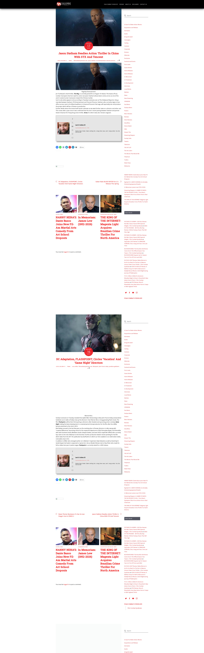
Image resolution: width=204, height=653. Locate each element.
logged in (66, 252)
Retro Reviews (128, 113)
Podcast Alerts (128, 107)
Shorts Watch (128, 126)
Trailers (126, 160)
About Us (128, 4)
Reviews (126, 117)
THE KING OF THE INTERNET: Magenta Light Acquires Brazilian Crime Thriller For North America (110, 228)
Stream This (127, 132)
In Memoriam (81, 214)
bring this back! (128, 37)
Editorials (126, 55)
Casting (58, 214)
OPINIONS (127, 101)
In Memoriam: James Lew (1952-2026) (87, 221)
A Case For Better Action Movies (133, 24)
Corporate (127, 49)
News (70, 60)
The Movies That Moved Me (131, 153)
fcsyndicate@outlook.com (80, 127)
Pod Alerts (127, 104)
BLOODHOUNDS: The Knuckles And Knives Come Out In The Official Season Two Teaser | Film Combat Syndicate (136, 251)
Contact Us (143, 4)
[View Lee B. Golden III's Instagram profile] (72, 130)
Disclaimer (135, 4)
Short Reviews (128, 120)
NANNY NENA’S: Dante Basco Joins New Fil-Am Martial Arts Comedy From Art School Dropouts (66, 228)
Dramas (126, 52)
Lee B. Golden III (62, 60)
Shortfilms (127, 123)
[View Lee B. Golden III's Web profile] (72, 134)
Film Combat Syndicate (111, 4)
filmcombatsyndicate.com (80, 60)
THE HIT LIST (127, 147)
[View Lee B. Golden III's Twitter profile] (72, 122)
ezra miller (75, 366)
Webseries (127, 166)
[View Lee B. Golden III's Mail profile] (72, 137)
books (126, 34)
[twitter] (125, 292)
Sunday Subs (127, 138)
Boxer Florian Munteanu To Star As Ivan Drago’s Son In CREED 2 (71, 515)
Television (127, 144)
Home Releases (128, 70)
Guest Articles (128, 67)
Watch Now (127, 163)
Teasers (126, 141)
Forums (121, 4)
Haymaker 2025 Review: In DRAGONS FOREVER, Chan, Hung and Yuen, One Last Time (135, 244)
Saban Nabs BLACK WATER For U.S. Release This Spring (107, 183)
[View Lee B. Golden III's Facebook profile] (72, 119)
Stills (125, 129)
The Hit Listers (128, 150)
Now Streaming (128, 98)
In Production (128, 80)
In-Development (128, 83)
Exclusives (127, 58)
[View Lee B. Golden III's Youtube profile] (72, 126)
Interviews (127, 86)
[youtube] (133, 292)
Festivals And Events (129, 61)
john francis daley (103, 366)
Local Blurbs (127, 89)
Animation (127, 30)
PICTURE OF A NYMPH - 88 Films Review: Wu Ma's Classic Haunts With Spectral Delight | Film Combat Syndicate (135, 224)
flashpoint (95, 366)
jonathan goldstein (114, 366)
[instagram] (136, 292)
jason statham (92, 60)
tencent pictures (110, 60)
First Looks (127, 64)
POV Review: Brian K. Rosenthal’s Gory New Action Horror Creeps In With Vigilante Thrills (136, 284)
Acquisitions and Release (106, 214)
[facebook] (129, 292)
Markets (126, 92)
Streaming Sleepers (129, 135)
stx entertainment (101, 60)
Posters (126, 110)
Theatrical (127, 157)
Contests (126, 46)
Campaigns (127, 40)
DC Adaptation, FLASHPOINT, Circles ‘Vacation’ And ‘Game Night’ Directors (70, 183)
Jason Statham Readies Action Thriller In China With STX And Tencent (88, 55)
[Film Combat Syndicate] (64, 6)
